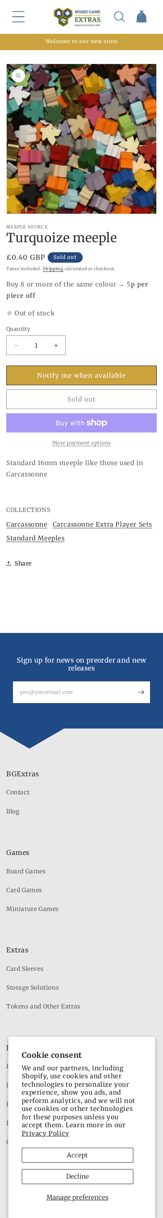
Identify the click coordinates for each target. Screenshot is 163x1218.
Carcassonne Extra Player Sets (102, 524)
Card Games (24, 890)
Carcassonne (27, 524)
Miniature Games (32, 909)
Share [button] (23, 563)
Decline (77, 1176)
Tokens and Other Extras (43, 1006)
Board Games (26, 871)
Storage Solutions (32, 987)
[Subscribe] (141, 692)
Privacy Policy (45, 1133)
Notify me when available (81, 375)
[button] (18, 17)
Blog (12, 811)
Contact (17, 792)
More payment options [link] (81, 443)
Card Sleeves (24, 968)
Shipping (53, 268)
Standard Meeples (35, 538)
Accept (77, 1155)
